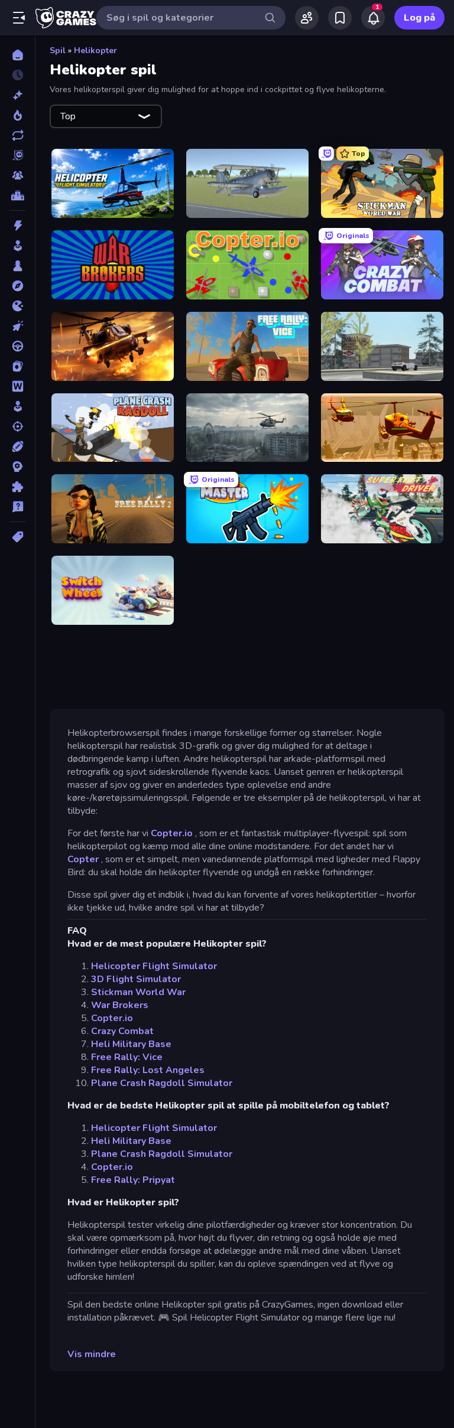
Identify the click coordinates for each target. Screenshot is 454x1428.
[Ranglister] (17, 195)
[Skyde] (17, 426)
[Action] (17, 226)
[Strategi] (17, 467)
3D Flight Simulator (136, 979)
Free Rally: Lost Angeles (148, 1070)
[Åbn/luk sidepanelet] (19, 18)
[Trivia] (17, 507)
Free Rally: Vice (127, 1057)
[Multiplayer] (17, 175)
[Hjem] (17, 55)
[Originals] (17, 155)
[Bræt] (17, 266)
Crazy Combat (122, 1031)
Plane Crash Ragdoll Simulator (161, 1083)
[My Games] (340, 18)
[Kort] (17, 366)
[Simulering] (17, 406)
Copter (83, 859)
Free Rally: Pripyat (133, 1179)
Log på (419, 17)
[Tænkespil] (17, 487)
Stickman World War (138, 992)
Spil (58, 50)
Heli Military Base (131, 1044)
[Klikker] (17, 326)
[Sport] (17, 446)
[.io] (17, 306)
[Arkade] (17, 246)
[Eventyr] (17, 286)
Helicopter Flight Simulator (154, 966)
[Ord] (17, 386)
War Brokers (119, 1005)
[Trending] (17, 115)
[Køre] (17, 346)
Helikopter (95, 50)
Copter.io (172, 833)
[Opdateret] (17, 135)
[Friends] (307, 18)
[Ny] (17, 95)
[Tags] (17, 537)
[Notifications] (373, 18)
